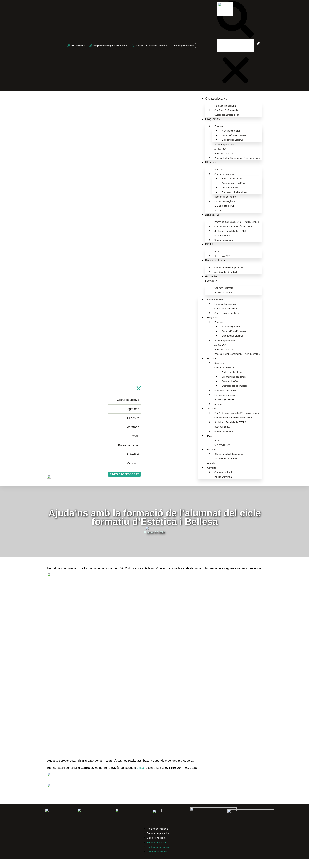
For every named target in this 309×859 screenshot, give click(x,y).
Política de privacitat (158, 833)
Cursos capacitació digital (226, 115)
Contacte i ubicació (223, 288)
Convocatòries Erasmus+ (234, 135)
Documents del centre (225, 197)
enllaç (141, 767)
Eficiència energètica (224, 201)
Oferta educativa (216, 98)
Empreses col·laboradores (234, 192)
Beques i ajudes (222, 235)
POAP (209, 244)
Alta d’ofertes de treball (225, 272)
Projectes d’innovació (224, 153)
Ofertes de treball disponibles (228, 267)
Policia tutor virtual (223, 292)
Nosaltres (219, 169)
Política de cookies (157, 828)
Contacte (211, 281)
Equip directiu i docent (232, 178)
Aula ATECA (220, 149)
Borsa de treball (215, 260)
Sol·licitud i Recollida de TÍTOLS (230, 231)
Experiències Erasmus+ (233, 140)
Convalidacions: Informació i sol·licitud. (233, 226)
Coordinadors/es (230, 187)
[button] (235, 20)
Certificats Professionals (226, 110)
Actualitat (211, 276)
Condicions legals (157, 837)
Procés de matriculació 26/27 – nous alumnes (236, 222)
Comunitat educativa (224, 174)
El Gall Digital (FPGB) (224, 206)
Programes (212, 119)
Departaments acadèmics (234, 183)
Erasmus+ (219, 126)
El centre (211, 162)
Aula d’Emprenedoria (224, 144)
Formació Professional (225, 106)
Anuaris (218, 210)
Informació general (231, 131)
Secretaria (212, 214)
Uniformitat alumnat (223, 240)
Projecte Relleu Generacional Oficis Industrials (237, 158)
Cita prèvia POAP (222, 256)
